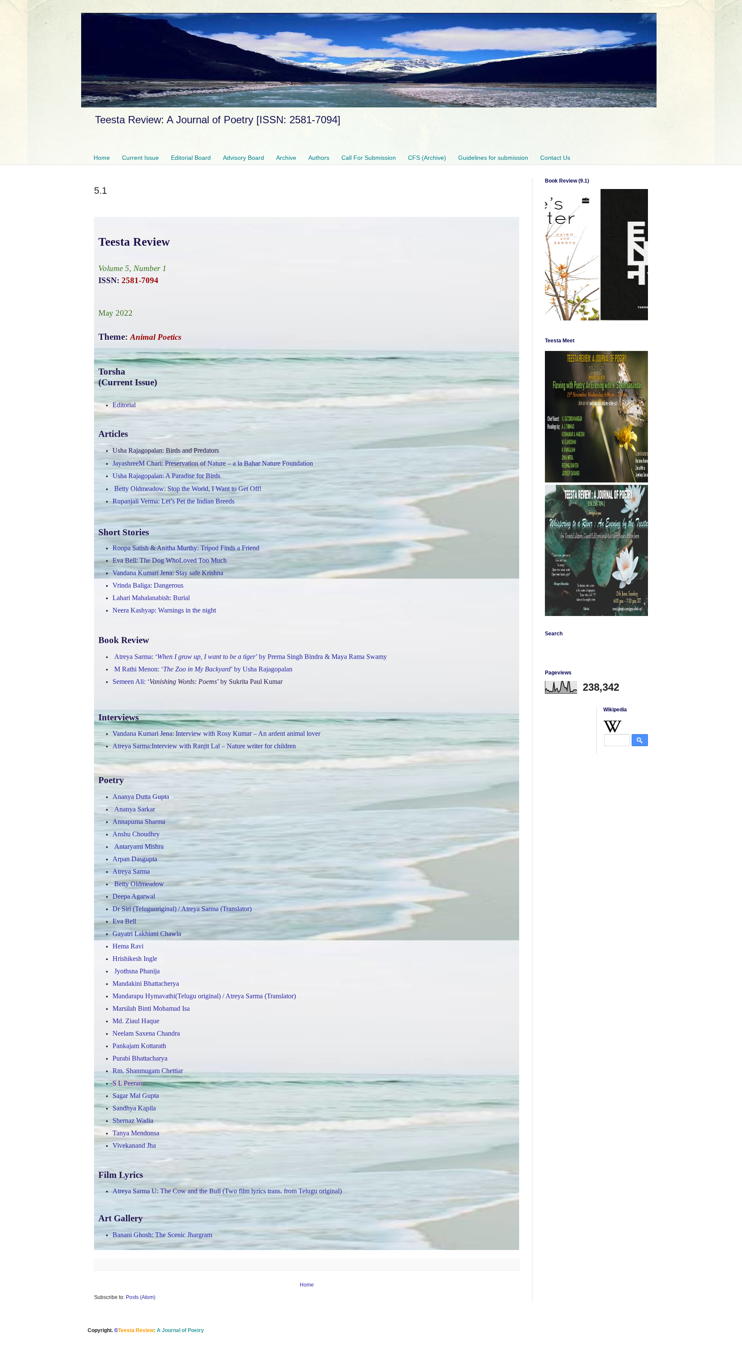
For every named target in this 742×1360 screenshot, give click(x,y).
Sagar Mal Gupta (136, 1095)
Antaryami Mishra (139, 846)
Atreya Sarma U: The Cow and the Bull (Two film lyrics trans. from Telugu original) (227, 1191)
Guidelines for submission (493, 157)
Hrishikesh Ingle (135, 958)
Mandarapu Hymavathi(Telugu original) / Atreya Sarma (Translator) (204, 996)
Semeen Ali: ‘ (198, 681)
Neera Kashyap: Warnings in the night (164, 610)
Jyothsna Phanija (137, 971)
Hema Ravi (128, 946)
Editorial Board (191, 157)
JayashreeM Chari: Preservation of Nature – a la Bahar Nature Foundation (213, 463)
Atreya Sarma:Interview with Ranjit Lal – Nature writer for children (204, 746)
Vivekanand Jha (134, 1145)
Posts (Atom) (140, 1297)
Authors (318, 157)
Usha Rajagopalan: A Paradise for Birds (166, 475)
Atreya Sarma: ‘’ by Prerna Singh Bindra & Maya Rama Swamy (250, 656)
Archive (286, 157)
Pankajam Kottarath (139, 1045)
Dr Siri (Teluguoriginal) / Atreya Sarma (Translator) (182, 908)
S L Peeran (127, 1083)
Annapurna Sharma (139, 821)
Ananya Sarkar (134, 809)
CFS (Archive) (427, 157)
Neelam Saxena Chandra (146, 1033)
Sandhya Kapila (134, 1108)
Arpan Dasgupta (135, 859)
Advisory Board (243, 157)
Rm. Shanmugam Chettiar (148, 1070)
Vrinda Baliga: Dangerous (148, 585)
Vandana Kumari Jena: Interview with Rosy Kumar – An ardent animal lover (216, 733)
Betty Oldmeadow (139, 883)
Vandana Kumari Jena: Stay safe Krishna (168, 572)
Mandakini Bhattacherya (146, 983)
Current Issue (140, 157)
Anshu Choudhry (136, 834)
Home (102, 157)
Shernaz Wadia (133, 1120)
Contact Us (555, 157)
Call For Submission (368, 157)
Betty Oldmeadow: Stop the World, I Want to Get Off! (188, 488)
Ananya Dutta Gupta (141, 796)
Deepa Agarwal (134, 896)
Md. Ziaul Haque (136, 1021)
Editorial (124, 405)
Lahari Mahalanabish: (151, 597)
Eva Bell (124, 921)
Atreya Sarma (131, 871)
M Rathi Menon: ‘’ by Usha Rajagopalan (203, 669)
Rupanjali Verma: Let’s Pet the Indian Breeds (173, 501)
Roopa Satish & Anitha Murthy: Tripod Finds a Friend (186, 548)
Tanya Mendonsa (136, 1133)
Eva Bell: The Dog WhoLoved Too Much (170, 560)
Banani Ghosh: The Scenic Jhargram (162, 1234)
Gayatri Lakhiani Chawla (147, 933)
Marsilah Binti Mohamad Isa (151, 1008)
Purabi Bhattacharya (140, 1058)
